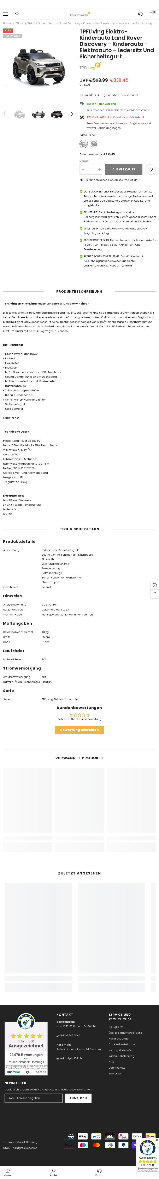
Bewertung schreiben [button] (79, 730)
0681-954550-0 (69, 1035)
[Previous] (4, 114)
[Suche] (17, 13)
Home (7, 23)
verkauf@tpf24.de (70, 1058)
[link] (27, 838)
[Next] (72, 114)
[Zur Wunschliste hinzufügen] (151, 169)
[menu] (5, 13)
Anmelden (78, 1098)
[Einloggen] (140, 14)
